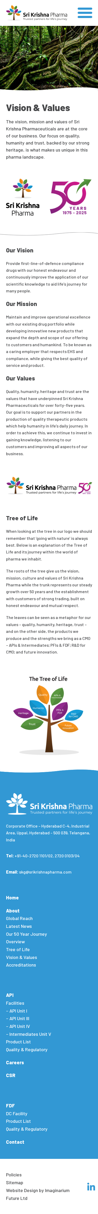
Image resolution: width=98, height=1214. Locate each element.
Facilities (15, 1003)
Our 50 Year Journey (26, 934)
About (13, 911)
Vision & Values (21, 957)
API (10, 995)
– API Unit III (17, 1018)
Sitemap (14, 1182)
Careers (15, 1062)
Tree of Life (18, 949)
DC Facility (16, 1113)
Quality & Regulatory (27, 1049)
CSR (10, 1075)
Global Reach (19, 918)
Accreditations (21, 965)
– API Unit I (16, 1011)
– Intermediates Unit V (28, 1034)
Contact (15, 1142)
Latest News (19, 926)
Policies (14, 1174)
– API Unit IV (18, 1026)
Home (12, 897)
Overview (15, 941)
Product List (18, 1041)
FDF (10, 1105)
